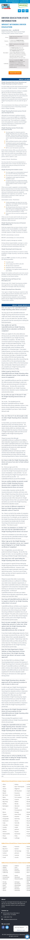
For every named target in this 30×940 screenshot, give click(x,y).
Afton (4, 784)
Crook (4, 857)
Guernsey (17, 818)
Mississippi (18, 885)
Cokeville (5, 825)
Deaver (5, 831)
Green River (18, 814)
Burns (4, 809)
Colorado (5, 875)
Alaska (4, 867)
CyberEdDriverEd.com (11, 934)
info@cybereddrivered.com (13, 0)
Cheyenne (5, 816)
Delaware (5, 879)
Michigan (17, 882)
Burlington (5, 806)
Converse (5, 855)
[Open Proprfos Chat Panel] (27, 937)
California (5, 872)
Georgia (5, 883)
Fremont (17, 846)
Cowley (5, 827)
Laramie (17, 855)
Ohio (28, 882)
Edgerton (17, 788)
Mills (28, 816)
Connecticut (6, 877)
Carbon (5, 853)
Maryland (17, 877)
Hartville (17, 823)
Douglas (5, 838)
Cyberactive (22, 934)
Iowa (16, 867)
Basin (4, 797)
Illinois (4, 890)
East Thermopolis (19, 786)
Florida (4, 882)
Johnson (17, 853)
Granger (17, 812)
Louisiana (17, 872)
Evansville (17, 795)
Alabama (5, 865)
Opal (28, 825)
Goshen (17, 848)
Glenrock (17, 806)
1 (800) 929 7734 (24, 0)
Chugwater (6, 818)
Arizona (5, 869)
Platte (28, 853)
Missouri (17, 887)
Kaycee (17, 831)
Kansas (17, 869)
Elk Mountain (18, 791)
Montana (17, 888)
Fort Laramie (18, 797)
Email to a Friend (24, 2)
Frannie (17, 799)
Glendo (16, 804)
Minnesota (17, 883)
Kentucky (17, 870)
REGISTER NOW (15, 73)
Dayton (5, 829)
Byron (4, 812)
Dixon (4, 836)
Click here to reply (21, 930)
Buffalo (5, 804)
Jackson (17, 829)
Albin (4, 786)
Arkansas (5, 870)
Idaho (4, 888)
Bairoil (4, 793)
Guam (4, 885)
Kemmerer (17, 833)
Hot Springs (18, 851)
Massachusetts (19, 879)
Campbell (5, 851)
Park (28, 851)
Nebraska (17, 890)
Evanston (17, 793)
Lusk (28, 797)
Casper (5, 814)
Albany (5, 846)
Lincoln (16, 857)
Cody (4, 823)
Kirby (16, 836)
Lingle (28, 791)
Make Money (16, 2)
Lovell (28, 795)
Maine (16, 875)
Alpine (4, 788)
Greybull (17, 816)
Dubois (16, 784)
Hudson (17, 825)
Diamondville (6, 833)
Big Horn (5, 848)
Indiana (17, 865)
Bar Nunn (5, 795)
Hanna (16, 821)
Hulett (16, 827)
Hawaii (4, 887)
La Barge (17, 838)
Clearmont (5, 821)
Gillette (16, 801)
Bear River (5, 799)
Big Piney (5, 801)
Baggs (4, 791)
